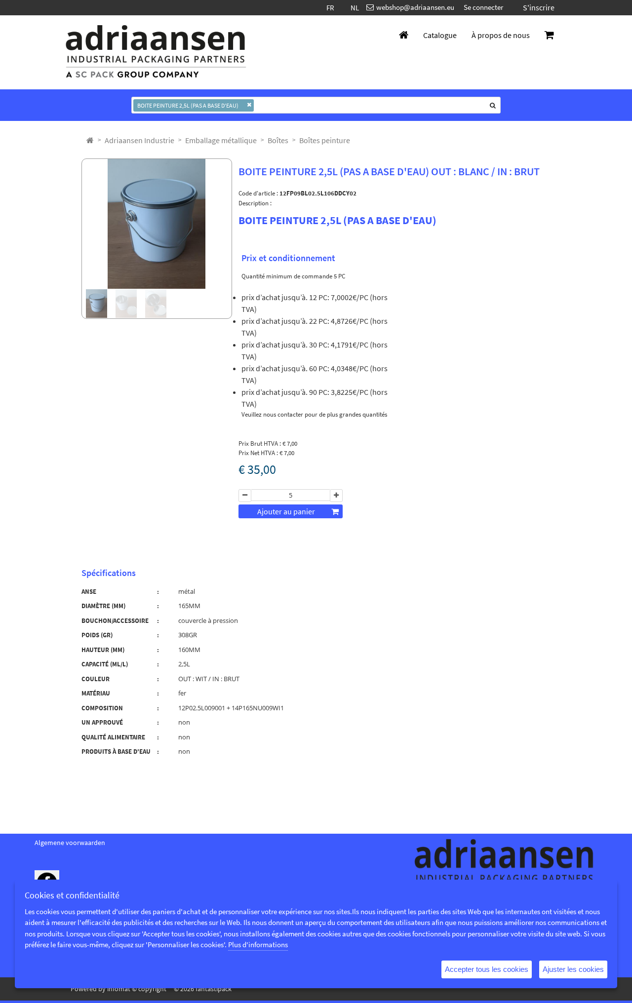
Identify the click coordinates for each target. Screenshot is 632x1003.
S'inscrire (538, 7)
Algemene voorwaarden (70, 842)
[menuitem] (139, 140)
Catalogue (440, 35)
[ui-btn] (244, 495)
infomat (119, 988)
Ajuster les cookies (573, 969)
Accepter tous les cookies (486, 969)
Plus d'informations (258, 944)
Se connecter (483, 7)
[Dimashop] (156, 52)
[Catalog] (90, 140)
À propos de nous (501, 35)
